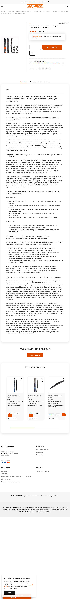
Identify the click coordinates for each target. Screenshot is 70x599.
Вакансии (39, 452)
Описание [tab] (23, 82)
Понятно (9, 592)
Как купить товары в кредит (10, 482)
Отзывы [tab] (47, 82)
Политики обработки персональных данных (16, 476)
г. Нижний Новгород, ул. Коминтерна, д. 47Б (46, 63)
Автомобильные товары (23, 11)
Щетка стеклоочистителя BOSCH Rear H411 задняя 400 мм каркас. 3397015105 (55, 403)
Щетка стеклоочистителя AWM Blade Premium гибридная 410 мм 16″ (35, 402)
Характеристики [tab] (35, 82)
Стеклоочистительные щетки (41, 11)
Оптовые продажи (42, 471)
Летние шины (5, 479)
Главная (3, 11)
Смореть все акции (35, 355)
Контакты (39, 455)
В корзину (50, 47)
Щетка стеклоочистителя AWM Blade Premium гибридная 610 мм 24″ (15, 402)
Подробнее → (12, 419)
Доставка (4, 474)
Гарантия (4, 471)
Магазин (11, 11)
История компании (42, 449)
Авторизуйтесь (36, 36)
